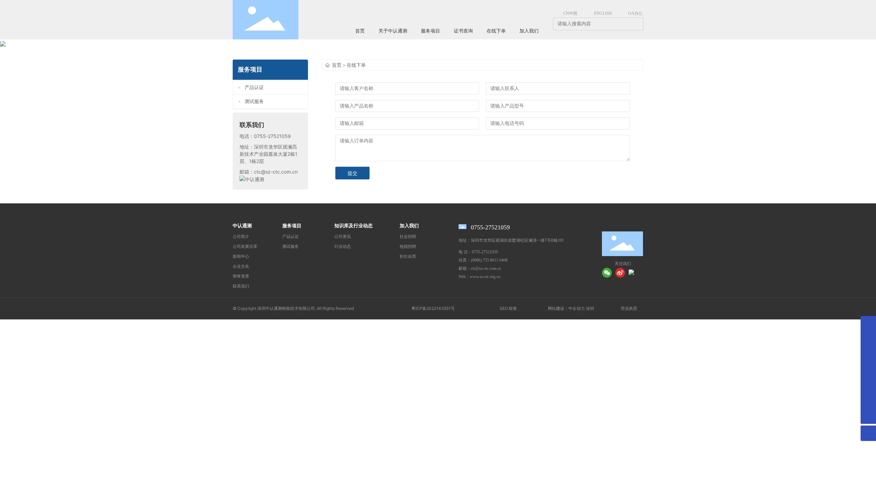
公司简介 (241, 236)
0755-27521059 (272, 136)
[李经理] (868, 370)
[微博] (620, 273)
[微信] (607, 273)
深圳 (590, 308)
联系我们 (241, 286)
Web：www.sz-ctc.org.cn (479, 276)
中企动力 (576, 308)
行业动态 (342, 246)
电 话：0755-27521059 (478, 252)
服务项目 (291, 225)
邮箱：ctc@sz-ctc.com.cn (480, 268)
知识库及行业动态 (353, 225)
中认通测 (242, 225)
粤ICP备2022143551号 (433, 308)
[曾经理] (868, 354)
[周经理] (868, 385)
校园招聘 (408, 246)
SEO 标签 (508, 308)
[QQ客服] (868, 400)
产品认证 (254, 87)
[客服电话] (868, 339)
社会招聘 (408, 236)
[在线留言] (868, 323)
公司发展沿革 (245, 246)
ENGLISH (603, 13)
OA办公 (635, 13)
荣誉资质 (241, 276)
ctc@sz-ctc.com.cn (276, 172)
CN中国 (570, 13)
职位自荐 (408, 256)
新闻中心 (241, 256)
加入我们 (409, 225)
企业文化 (241, 266)
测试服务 (254, 101)
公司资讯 (342, 236)
